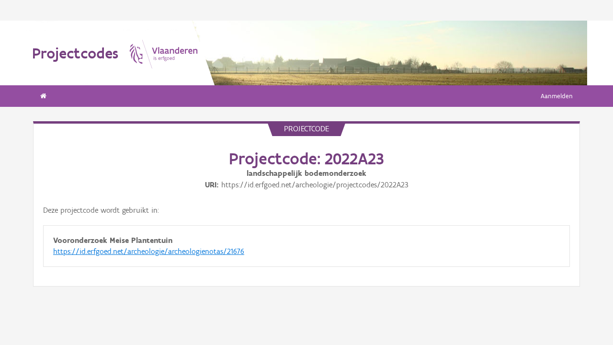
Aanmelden (557, 96)
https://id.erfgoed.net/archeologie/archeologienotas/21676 (148, 251)
